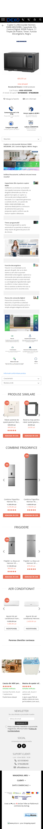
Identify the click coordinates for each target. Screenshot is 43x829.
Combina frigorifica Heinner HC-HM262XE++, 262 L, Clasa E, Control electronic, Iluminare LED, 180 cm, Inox (31, 500)
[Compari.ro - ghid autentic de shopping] (13, 815)
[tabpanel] (21, 62)
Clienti (20, 780)
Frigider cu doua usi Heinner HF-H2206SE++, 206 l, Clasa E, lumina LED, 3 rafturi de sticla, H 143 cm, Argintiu (31, 562)
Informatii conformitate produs (15, 373)
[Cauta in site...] (40, 19)
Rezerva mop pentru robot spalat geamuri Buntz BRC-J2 (31, 421)
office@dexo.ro (22, 767)
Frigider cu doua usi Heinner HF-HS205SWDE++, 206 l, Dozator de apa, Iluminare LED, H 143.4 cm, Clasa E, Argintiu (11, 562)
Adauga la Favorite (12, 99)
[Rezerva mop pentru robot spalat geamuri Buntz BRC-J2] (31, 408)
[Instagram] (24, 746)
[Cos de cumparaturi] (34, 19)
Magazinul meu (20, 775)
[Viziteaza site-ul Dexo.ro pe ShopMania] (30, 815)
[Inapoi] (2, 25)
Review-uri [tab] (8, 383)
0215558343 (22, 760)
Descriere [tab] (7, 139)
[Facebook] (19, 746)
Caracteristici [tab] (8, 378)
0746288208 (22, 764)
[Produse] (3, 20)
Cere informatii (30, 99)
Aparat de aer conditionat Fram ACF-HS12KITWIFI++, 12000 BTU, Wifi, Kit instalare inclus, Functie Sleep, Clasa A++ (12, 617)
